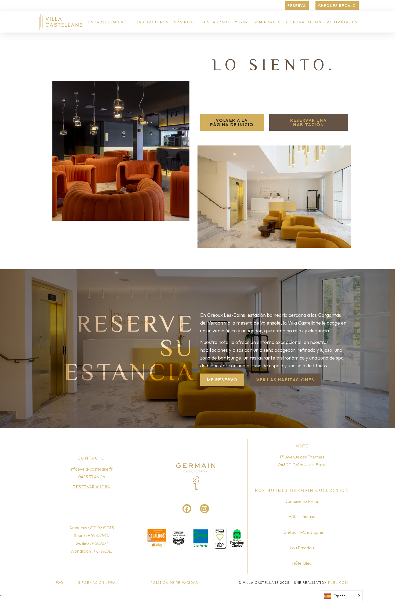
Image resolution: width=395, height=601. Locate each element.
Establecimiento (109, 22)
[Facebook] (187, 508)
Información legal (98, 583)
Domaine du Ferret (301, 501)
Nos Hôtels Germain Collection (302, 490)
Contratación (304, 22)
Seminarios (267, 22)
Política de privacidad (174, 583)
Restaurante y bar (225, 22)
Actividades (342, 22)
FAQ (59, 583)
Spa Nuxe (185, 22)
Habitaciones (152, 22)
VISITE (302, 446)
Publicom (338, 583)
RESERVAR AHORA (91, 487)
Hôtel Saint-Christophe (302, 532)
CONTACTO (91, 458)
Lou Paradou (302, 547)
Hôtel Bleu (301, 563)
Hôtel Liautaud (301, 516)
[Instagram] (204, 508)
